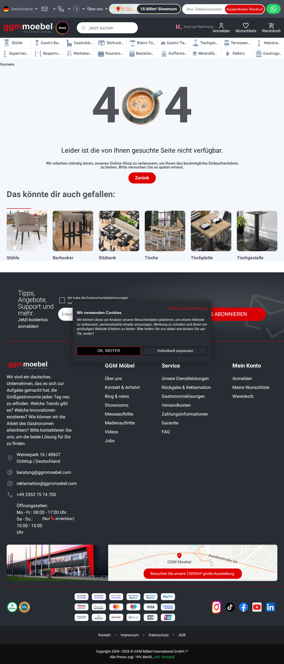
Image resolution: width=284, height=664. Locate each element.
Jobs (110, 440)
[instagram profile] (216, 607)
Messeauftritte (119, 414)
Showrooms (116, 405)
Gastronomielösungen (183, 396)
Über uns (113, 378)
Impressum (130, 635)
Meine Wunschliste (250, 387)
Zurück (142, 177)
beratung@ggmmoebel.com (44, 472)
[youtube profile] (257, 607)
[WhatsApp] (273, 9)
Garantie (170, 423)
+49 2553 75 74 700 (36, 494)
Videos (111, 431)
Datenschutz (159, 635)
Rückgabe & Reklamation (186, 387)
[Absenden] (83, 27)
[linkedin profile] (270, 607)
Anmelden (242, 378)
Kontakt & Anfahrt (122, 387)
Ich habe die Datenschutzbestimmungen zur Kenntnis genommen (98, 300)
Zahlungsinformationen (185, 414)
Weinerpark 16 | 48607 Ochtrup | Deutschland (38, 458)
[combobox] (107, 27)
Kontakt (104, 635)
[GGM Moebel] (27, 28)
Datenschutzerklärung (188, 308)
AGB (182, 635)
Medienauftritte (120, 423)
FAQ (166, 431)
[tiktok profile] (230, 607)
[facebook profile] (243, 607)
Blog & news (117, 396)
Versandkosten (176, 405)
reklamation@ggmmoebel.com (45, 483)
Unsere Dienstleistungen (185, 378)
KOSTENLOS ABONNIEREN (215, 314)
